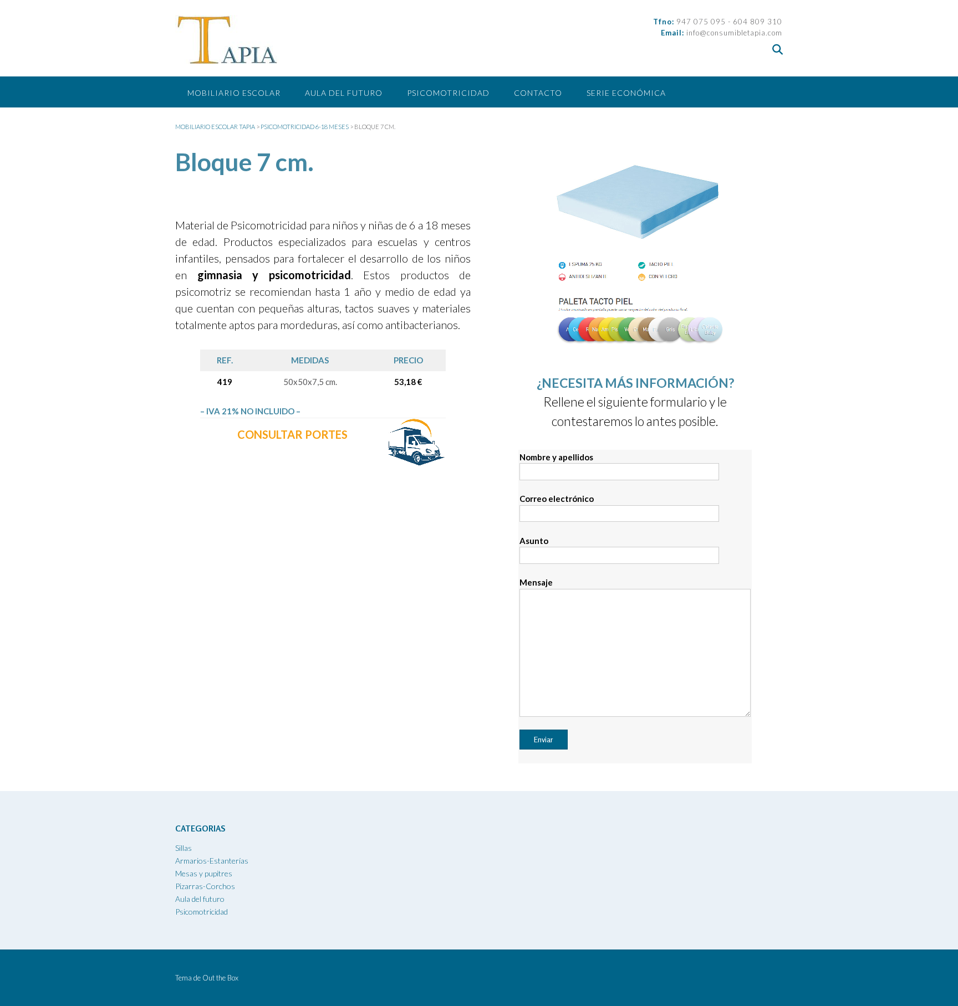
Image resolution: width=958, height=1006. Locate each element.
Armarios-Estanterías (211, 860)
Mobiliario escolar (234, 92)
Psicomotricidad (448, 92)
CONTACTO (538, 92)
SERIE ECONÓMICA (626, 92)
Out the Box (220, 977)
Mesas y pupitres (203, 873)
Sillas (183, 848)
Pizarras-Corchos (205, 886)
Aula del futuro (344, 92)
